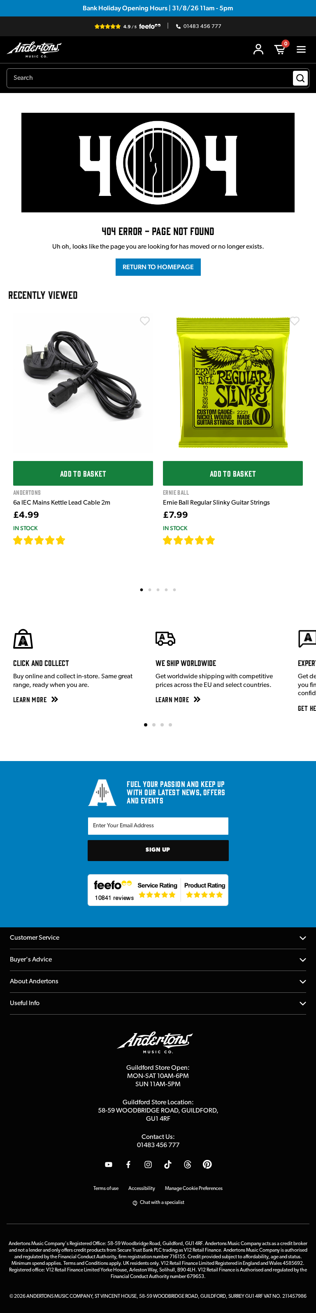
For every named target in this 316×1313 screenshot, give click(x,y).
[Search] (300, 78)
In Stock (25, 528)
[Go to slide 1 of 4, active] (146, 725)
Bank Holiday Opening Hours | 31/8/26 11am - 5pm (158, 8)
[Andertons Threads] (188, 1164)
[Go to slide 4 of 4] (170, 725)
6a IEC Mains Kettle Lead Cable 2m (61, 503)
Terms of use (105, 1188)
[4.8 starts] (189, 540)
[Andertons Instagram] (148, 1164)
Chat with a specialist (162, 1202)
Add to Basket (83, 473)
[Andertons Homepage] (36, 49)
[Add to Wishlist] (145, 321)
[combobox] (158, 78)
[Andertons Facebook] (128, 1164)
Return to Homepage (158, 267)
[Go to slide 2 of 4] (154, 725)
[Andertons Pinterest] (207, 1164)
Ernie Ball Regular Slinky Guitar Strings (216, 503)
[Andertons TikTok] (168, 1164)
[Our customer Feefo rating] (158, 890)
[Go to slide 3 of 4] (162, 725)
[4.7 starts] (39, 540)
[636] (75, 540)
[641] (224, 540)
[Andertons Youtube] (109, 1164)
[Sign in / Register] (258, 49)
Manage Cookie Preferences (194, 1188)
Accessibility (141, 1188)
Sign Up (158, 850)
